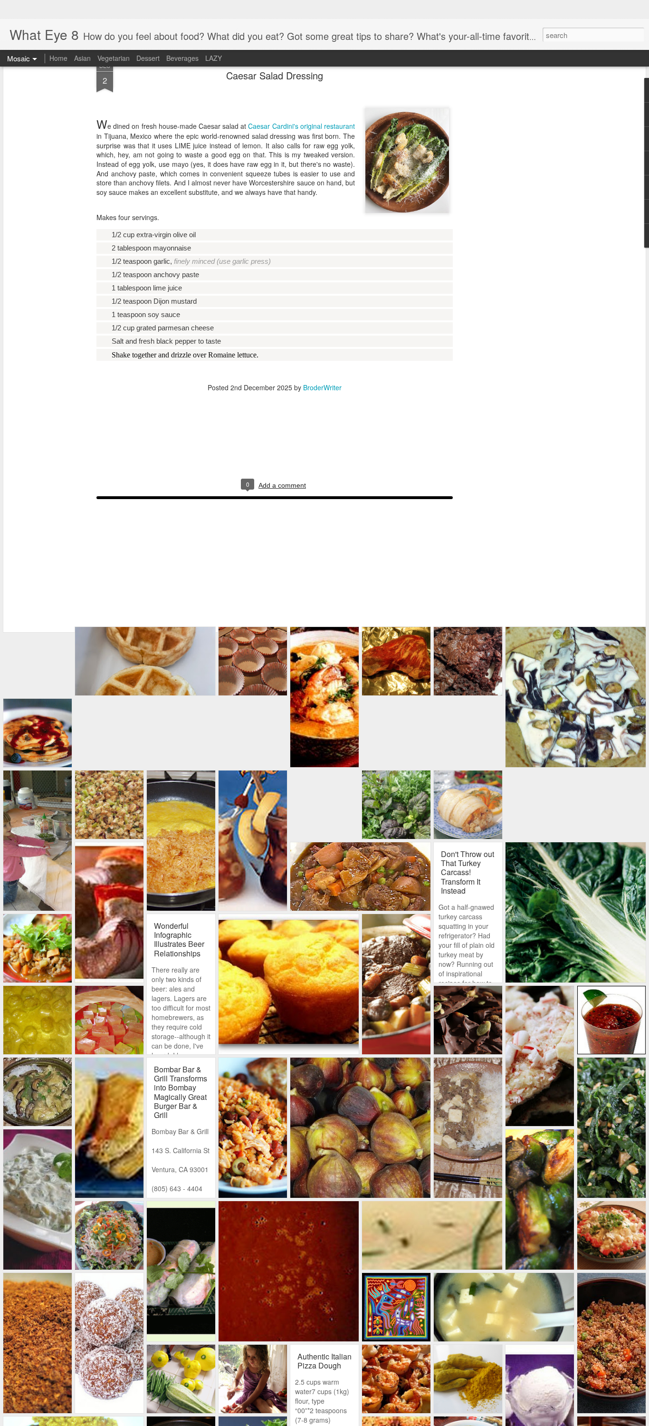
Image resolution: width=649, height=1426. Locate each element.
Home (58, 39)
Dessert (148, 39)
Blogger (403, 1420)
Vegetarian (113, 39)
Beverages (182, 39)
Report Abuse (431, 1420)
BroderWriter (322, 368)
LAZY (213, 39)
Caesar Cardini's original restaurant (301, 107)
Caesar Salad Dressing (274, 56)
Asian (82, 39)
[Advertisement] (505, 185)
